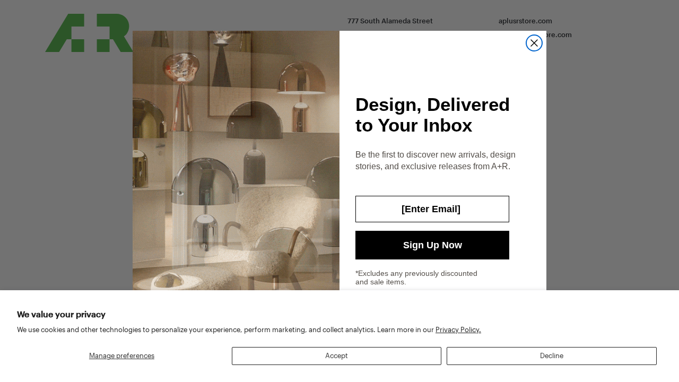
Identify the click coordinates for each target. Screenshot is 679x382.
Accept (336, 355)
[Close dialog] (534, 43)
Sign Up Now (432, 245)
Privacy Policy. (458, 329)
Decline (551, 355)
